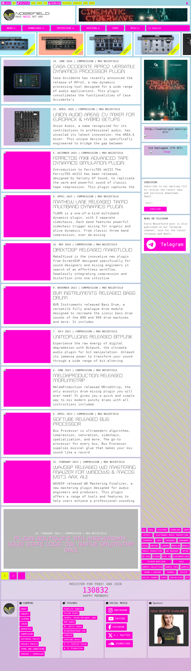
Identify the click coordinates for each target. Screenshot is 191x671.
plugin (156, 556)
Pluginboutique (181, 556)
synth (164, 577)
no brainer (172, 551)
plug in (166, 556)
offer (185, 551)
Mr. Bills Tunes (73, 626)
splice (183, 572)
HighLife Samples (73, 609)
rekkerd (68, 635)
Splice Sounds (150, 577)
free (159, 540)
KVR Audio (69, 622)
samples (185, 567)
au (144, 530)
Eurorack (148, 540)
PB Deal (146, 556)
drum (186, 530)
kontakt (154, 546)
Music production (152, 551)
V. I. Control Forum (75, 644)
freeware (170, 540)
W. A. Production (73, 648)
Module (185, 546)
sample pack (171, 567)
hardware (183, 540)
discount (162, 530)
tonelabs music (72, 639)
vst (187, 577)
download (175, 530)
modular (176, 546)
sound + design (152, 572)
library (165, 546)
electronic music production (172, 535)
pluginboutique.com (74, 631)
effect (147, 535)
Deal (151, 530)
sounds (170, 572)
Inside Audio (71, 613)
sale (181, 561)
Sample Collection (152, 567)
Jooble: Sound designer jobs (80, 617)
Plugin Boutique (156, 561)
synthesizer (176, 577)
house (145, 546)
